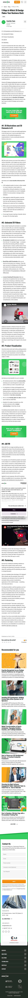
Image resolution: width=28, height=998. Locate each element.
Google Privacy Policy (21, 888)
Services (4, 950)
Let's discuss (14, 115)
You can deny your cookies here (16, 505)
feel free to (9, 625)
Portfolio (4, 965)
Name (4, 852)
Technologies (5, 961)
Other (4, 16)
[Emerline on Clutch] (14, 939)
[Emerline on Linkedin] (3, 932)
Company (5, 865)
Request (5, 870)
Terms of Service (7, 889)
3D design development (11, 82)
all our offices (6, 919)
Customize (13, 513)
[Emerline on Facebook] (6, 932)
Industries (4, 954)
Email (4, 857)
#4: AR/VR (4, 39)
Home (5, 6)
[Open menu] (25, 2)
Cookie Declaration (17, 995)
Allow (14, 509)
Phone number (6, 861)
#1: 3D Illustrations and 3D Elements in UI (12, 31)
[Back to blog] (2, 6)
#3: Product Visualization (8, 37)
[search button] (22, 2)
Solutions (4, 958)
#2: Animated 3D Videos (7, 34)
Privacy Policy (4, 886)
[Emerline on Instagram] (9, 932)
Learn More (14, 433)
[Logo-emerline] (6, 2)
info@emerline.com (6, 925)
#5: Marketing (5, 42)
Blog (9, 6)
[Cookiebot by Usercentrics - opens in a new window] (20, 483)
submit (14, 881)
